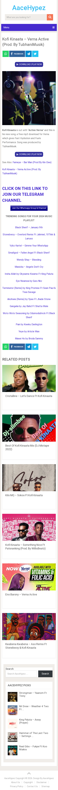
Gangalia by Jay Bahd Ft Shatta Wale (29, 306)
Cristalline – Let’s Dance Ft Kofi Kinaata (28, 396)
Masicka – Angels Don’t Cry (29, 266)
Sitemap (45, 786)
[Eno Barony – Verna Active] (29, 576)
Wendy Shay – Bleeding (29, 259)
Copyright (28, 782)
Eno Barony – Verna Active (21, 594)
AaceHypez (29, 8)
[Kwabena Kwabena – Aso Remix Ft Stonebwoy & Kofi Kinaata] (29, 626)
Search (10, 668)
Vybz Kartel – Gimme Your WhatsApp (29, 245)
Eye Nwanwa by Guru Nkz (29, 281)
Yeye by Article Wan (29, 331)
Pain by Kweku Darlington (29, 324)
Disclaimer (42, 782)
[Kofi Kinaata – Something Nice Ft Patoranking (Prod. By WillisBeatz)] (29, 527)
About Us (15, 782)
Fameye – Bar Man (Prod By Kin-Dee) (32, 162)
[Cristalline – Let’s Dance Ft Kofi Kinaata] (29, 378)
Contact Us (32, 786)
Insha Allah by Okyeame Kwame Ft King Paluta (29, 273)
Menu (6, 27)
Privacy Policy (16, 786)
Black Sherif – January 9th (29, 227)
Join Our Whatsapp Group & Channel (29, 208)
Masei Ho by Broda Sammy (29, 338)
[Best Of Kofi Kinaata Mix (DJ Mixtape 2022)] (29, 428)
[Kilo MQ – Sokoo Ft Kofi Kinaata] (29, 477)
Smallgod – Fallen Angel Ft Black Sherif (29, 252)
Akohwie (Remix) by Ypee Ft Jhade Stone (29, 299)
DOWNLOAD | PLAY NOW (30, 64)
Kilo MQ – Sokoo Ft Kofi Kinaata (24, 495)
